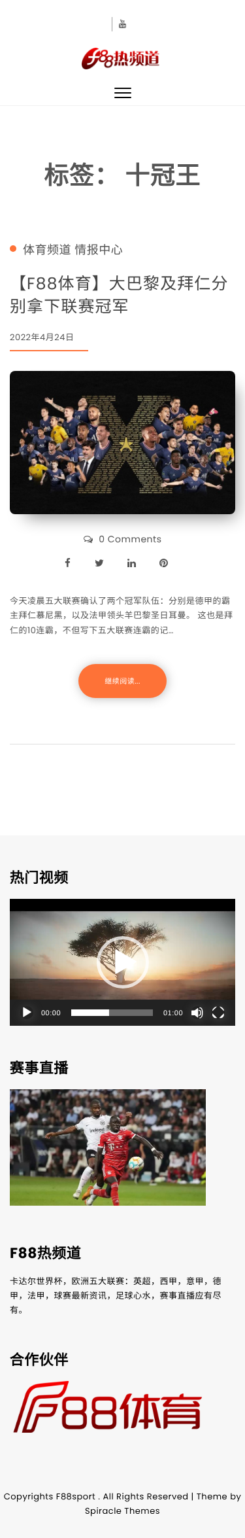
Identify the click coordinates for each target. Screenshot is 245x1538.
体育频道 (47, 250)
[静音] (197, 1012)
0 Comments (130, 539)
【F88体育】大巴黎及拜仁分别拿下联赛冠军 (119, 295)
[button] (123, 962)
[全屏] (218, 1012)
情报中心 (98, 250)
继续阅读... (122, 681)
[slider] (112, 1012)
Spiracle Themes (122, 1511)
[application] (122, 962)
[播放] (26, 1012)
